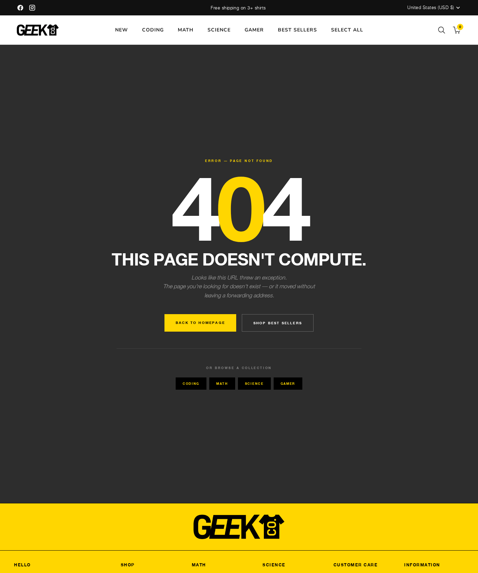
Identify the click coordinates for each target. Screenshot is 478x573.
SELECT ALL (347, 30)
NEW (121, 30)
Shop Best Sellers (277, 323)
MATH (186, 30)
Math (222, 383)
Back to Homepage (200, 322)
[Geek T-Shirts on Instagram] (32, 7)
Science (254, 383)
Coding (191, 383)
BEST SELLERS (297, 30)
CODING (153, 30)
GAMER (254, 30)
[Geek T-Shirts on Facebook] (20, 7)
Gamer (288, 383)
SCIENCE (219, 30)
